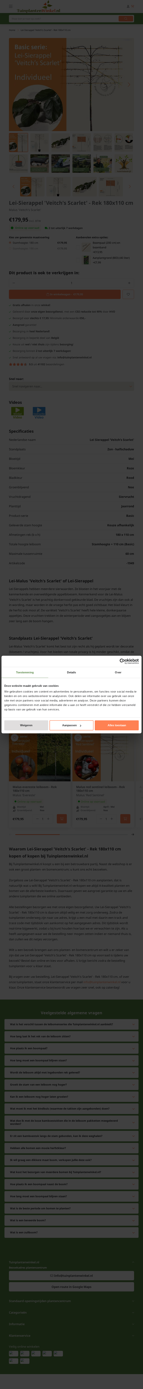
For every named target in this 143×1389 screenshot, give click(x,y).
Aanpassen (69, 725)
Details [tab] (71, 672)
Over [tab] (118, 672)
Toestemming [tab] (25, 672)
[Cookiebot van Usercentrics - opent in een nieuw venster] (122, 661)
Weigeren (26, 725)
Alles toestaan (117, 725)
